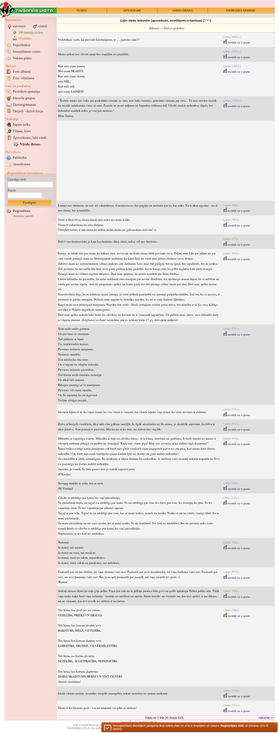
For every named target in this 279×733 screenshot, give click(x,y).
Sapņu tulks (21, 124)
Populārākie (22, 45)
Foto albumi (22, 71)
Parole (12, 190)
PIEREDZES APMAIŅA (240, 10)
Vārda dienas (30, 144)
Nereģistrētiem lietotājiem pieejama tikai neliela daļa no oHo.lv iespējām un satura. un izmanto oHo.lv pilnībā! (190, 727)
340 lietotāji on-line (30, 32)
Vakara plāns (22, 58)
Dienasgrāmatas (24, 104)
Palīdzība (20, 157)
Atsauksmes (21, 164)
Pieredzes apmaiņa (26, 91)
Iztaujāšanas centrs (26, 51)
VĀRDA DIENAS (182, 10)
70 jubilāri (24, 38)
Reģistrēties (21, 211)
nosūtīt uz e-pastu (238, 42)
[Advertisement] (165, 160)
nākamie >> (266, 717)
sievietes (19, 26)
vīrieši (42, 26)
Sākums (154, 28)
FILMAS (82, 10)
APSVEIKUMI (132, 10)
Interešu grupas (24, 98)
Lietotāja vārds (17, 179)
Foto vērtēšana (23, 78)
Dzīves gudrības (174, 28)
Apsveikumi (30, 138)
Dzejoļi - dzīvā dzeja (28, 111)
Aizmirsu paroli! (23, 215)
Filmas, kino (22, 131)
